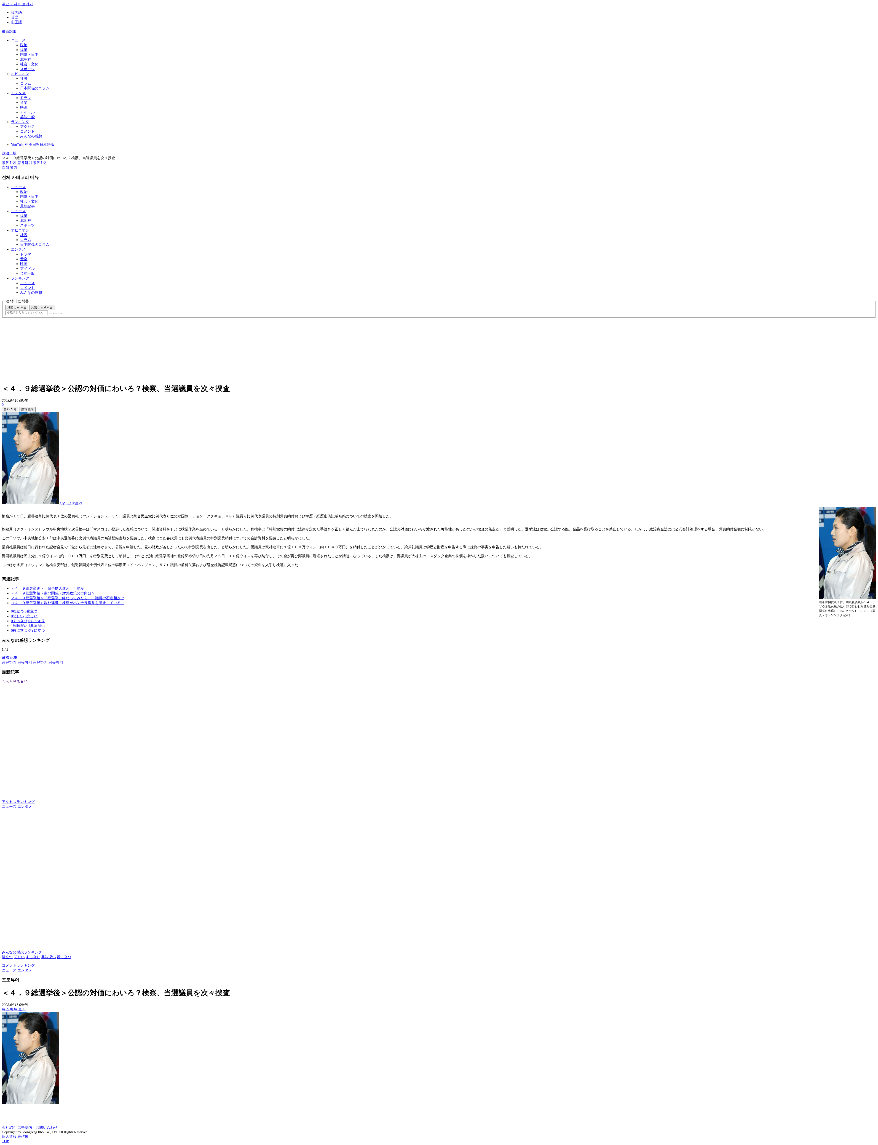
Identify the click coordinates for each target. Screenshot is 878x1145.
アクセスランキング (18, 802)
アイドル (27, 112)
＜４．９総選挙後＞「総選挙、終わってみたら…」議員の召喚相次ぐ (67, 598)
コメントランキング (18, 965)
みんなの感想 (31, 136)
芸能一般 (27, 117)
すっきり (33, 957)
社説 (23, 78)
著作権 (22, 1136)
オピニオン (20, 74)
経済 (23, 50)
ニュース (18, 40)
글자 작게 (10, 409)
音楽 (23, 102)
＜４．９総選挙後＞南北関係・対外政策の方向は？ (53, 593)
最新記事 (9, 32)
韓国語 (16, 12)
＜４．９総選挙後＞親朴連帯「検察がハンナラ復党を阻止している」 (67, 603)
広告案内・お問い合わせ (37, 1127)
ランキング (20, 122)
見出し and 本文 (42, 307)
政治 (23, 45)
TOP (5, 1141)
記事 (9, 657)
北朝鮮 (25, 59)
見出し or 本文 (17, 307)
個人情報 (9, 1136)
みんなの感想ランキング (22, 952)
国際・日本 (29, 54)
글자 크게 (27, 409)
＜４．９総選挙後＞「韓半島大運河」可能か (47, 588)
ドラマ (25, 98)
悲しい (19, 957)
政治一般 (9, 153)
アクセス (27, 126)
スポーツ (27, 69)
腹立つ (7, 957)
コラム (25, 83)
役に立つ (64, 957)
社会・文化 (29, 64)
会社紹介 (9, 1127)
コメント (27, 131)
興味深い (48, 957)
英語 (14, 17)
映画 (23, 107)
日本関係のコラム (34, 88)
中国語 (16, 22)
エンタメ (18, 93)
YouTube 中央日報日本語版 (32, 145)
